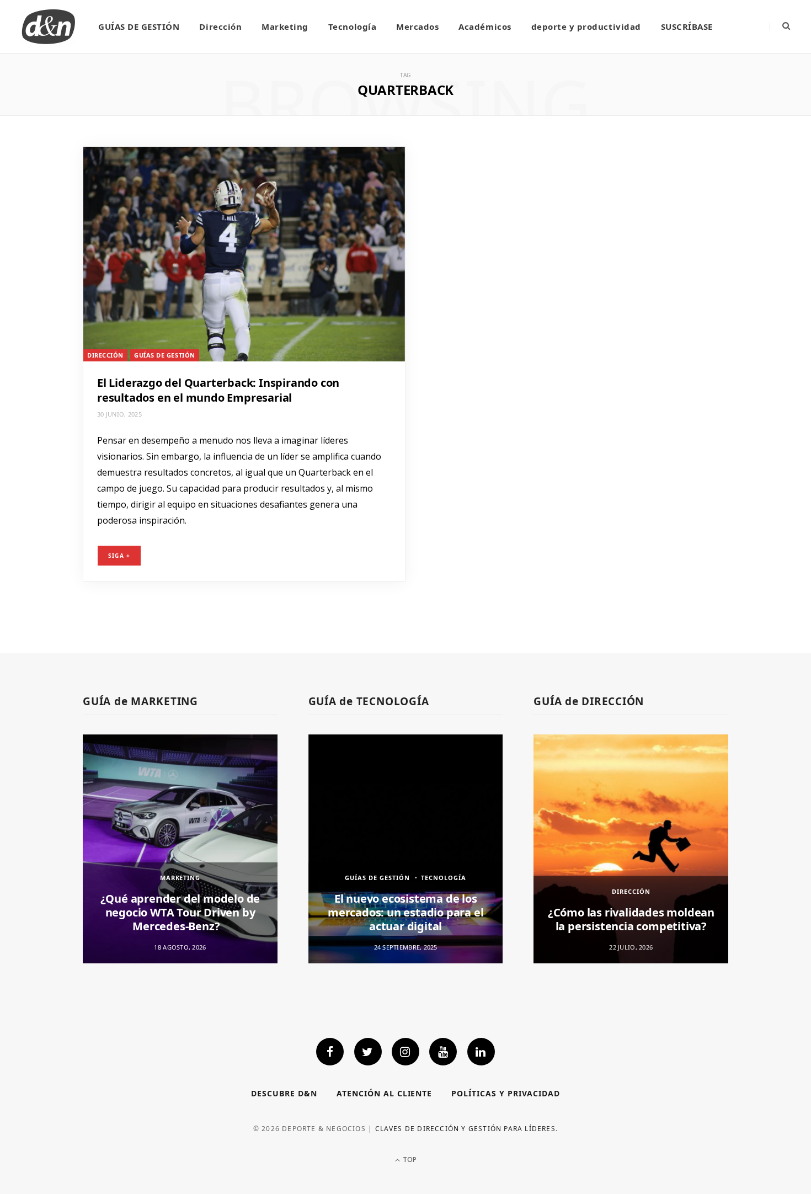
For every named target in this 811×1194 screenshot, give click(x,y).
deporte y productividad (586, 26)
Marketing (285, 26)
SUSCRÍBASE (687, 26)
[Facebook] (330, 1051)
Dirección (220, 26)
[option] (180, 848)
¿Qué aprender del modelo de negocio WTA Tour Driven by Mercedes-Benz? (180, 912)
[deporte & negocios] (48, 26)
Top (409, 1159)
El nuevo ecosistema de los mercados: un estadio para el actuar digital (405, 912)
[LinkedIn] (481, 1051)
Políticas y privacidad (505, 1093)
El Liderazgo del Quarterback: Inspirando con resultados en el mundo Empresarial (218, 390)
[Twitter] (368, 1051)
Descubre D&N (284, 1093)
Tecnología (352, 26)
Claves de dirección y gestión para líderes (465, 1128)
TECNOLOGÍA (443, 877)
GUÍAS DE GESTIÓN (138, 26)
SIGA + (119, 555)
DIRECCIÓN (105, 355)
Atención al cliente (385, 1093)
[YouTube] (443, 1051)
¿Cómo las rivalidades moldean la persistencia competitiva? (631, 919)
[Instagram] (405, 1051)
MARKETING (180, 877)
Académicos (484, 26)
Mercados (417, 26)
